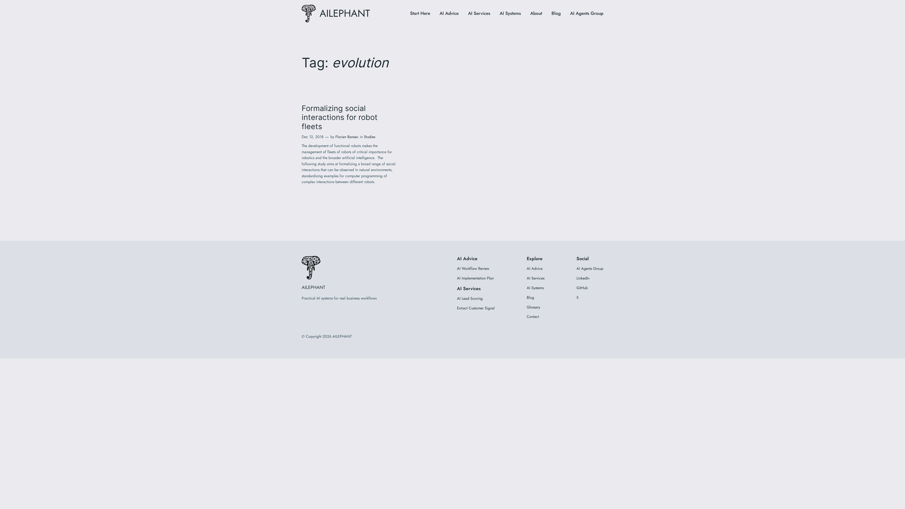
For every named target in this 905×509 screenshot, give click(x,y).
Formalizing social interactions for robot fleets (340, 117)
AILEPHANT (345, 13)
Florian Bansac (346, 137)
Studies (369, 137)
